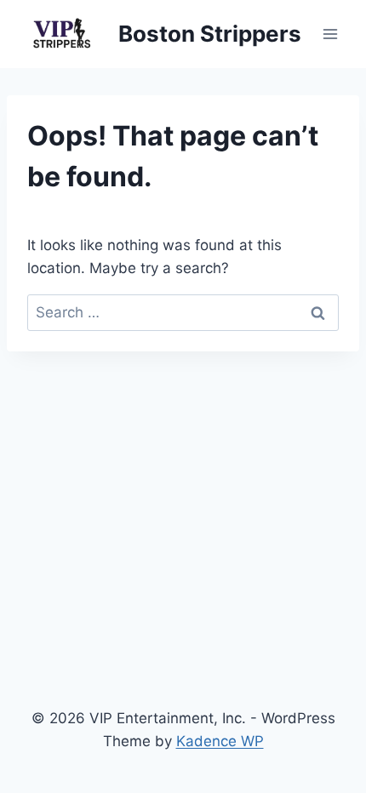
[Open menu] (330, 33)
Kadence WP (220, 741)
